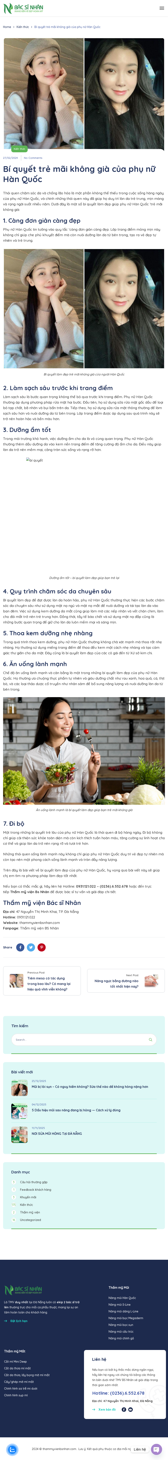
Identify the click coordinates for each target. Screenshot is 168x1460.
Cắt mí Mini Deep (15, 1361)
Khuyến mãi (24, 1197)
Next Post (132, 975)
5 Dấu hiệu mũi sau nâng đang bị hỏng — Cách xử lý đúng (76, 1110)
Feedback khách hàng (32, 1190)
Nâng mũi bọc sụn (121, 1325)
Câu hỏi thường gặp (30, 1182)
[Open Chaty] (156, 1449)
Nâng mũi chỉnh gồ (121, 1338)
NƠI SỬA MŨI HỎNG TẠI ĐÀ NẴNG (57, 1134)
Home (7, 27)
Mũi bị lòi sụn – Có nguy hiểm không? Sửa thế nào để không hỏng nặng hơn (90, 1087)
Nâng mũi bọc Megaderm (126, 1318)
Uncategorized (26, 1220)
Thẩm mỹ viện (26, 1212)
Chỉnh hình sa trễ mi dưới (20, 1388)
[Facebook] (20, 947)
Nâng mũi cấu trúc (121, 1331)
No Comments (33, 157)
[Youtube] (130, 1409)
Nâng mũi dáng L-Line (123, 1311)
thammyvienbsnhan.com (39, 922)
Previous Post (36, 972)
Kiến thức (23, 27)
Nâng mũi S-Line (120, 1304)
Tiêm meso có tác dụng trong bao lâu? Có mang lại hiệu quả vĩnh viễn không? (48, 983)
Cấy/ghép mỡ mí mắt (19, 1382)
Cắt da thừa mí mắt (17, 1368)
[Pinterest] (41, 947)
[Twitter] (31, 947)
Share (7, 947)
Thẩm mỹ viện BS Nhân (39, 928)
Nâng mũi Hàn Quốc (122, 1298)
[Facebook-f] (124, 1409)
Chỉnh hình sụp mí (16, 1395)
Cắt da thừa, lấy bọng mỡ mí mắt (27, 1375)
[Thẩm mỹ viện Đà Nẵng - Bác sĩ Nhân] (23, 8)
